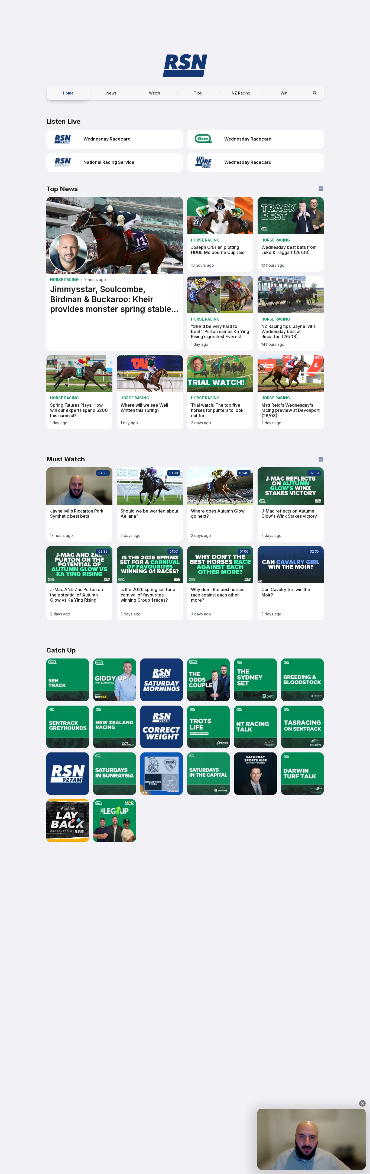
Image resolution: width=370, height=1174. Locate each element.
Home (68, 92)
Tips (198, 92)
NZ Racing (241, 92)
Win (284, 92)
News (111, 92)
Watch (154, 92)
